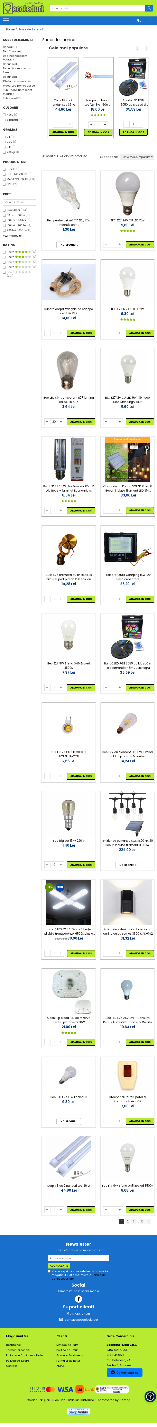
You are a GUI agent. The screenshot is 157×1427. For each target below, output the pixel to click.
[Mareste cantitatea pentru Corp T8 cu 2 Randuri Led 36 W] (70, 124)
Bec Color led (12, 51)
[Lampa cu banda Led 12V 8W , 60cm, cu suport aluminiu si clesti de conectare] (98, 77)
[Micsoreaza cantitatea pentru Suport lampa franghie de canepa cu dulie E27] (47, 333)
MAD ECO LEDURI (17, 179)
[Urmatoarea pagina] (148, 1221)
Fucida (11, 169)
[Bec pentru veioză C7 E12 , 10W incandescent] (68, 193)
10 (142, 1221)
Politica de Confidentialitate (24, 1355)
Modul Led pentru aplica (19, 86)
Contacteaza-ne (127, 1372)
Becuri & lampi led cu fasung (17, 70)
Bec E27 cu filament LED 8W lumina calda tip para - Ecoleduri (127, 754)
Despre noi (13, 1345)
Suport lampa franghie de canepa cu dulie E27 (68, 311)
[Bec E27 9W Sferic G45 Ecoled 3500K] (68, 636)
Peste (11, 252)
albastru (12, 120)
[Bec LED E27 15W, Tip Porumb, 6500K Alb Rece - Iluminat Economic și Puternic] (68, 459)
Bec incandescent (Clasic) (15, 58)
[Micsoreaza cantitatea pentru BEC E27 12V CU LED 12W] (106, 333)
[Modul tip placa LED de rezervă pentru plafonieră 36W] (68, 991)
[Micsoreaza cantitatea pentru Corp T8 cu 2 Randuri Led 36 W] (56, 124)
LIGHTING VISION (17, 174)
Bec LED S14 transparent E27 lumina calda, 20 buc (69, 400)
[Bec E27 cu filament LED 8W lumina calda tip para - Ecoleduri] (127, 725)
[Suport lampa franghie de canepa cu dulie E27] (68, 282)
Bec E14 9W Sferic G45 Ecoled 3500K (127, 1186)
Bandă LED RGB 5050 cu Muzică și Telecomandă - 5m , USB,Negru (133, 102)
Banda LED (10, 47)
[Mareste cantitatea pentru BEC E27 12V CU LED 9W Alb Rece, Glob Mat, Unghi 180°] (120, 421)
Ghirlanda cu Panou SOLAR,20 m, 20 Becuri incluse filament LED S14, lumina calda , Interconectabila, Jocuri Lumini (127, 843)
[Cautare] (149, 8)
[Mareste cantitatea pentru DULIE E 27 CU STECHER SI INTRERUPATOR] (61, 776)
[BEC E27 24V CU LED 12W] (127, 193)
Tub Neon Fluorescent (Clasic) (17, 92)
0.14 (9, 147)
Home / (12, 29)
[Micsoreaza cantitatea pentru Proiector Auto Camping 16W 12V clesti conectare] (106, 599)
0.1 (8, 137)
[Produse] (6, 22)
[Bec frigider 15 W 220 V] (68, 814)
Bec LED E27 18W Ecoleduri (68, 1097)
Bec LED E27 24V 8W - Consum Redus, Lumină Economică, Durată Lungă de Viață (127, 1020)
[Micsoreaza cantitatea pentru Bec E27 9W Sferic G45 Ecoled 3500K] (47, 687)
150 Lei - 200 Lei (17, 225)
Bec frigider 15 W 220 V (69, 841)
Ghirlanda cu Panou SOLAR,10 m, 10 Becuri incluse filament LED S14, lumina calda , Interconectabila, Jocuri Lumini (127, 488)
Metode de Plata (67, 1345)
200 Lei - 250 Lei (17, 230)
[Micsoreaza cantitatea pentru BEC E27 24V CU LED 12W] (106, 244)
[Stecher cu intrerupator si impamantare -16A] (127, 1075)
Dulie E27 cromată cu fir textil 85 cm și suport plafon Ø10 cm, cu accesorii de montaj (69, 577)
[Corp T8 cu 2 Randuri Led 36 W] (63, 77)
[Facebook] (78, 1299)
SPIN (9, 184)
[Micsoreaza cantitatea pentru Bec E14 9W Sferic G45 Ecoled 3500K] (106, 1209)
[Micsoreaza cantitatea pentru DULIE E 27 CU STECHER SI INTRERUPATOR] (47, 776)
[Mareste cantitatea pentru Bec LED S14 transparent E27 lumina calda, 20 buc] (61, 421)
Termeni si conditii (18, 1350)
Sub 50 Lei (13, 210)
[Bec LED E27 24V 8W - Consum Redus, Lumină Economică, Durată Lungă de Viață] (127, 991)
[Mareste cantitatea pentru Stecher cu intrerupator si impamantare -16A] (120, 1121)
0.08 (9, 142)
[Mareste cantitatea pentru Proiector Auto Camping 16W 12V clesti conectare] (120, 599)
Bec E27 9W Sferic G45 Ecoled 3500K (68, 665)
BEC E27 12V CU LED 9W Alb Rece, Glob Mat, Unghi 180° (127, 400)
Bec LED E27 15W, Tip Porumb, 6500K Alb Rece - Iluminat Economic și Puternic (68, 488)
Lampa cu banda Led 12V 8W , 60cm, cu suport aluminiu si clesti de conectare (98, 102)
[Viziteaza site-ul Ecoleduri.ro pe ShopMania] (78, 1411)
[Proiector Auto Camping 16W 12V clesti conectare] (127, 548)
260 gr (11, 152)
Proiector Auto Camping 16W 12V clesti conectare (128, 577)
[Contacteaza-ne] (139, 20)
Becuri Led (10, 64)
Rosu (10, 115)
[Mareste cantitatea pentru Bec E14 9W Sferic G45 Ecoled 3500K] (120, 1209)
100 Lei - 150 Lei (16, 220)
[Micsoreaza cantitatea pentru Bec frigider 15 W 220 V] (47, 864)
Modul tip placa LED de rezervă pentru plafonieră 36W (68, 1020)
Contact (11, 1366)
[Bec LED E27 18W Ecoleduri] (68, 1075)
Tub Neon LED (12, 98)
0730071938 (81, 1314)
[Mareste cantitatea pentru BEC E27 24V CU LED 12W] (120, 244)
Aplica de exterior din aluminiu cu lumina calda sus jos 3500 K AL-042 (128, 931)
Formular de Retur (68, 1361)
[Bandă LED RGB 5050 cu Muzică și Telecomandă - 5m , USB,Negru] (133, 77)
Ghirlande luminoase (17, 81)
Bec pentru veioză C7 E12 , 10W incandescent (68, 222)
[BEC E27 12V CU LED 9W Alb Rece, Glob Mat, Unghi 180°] (127, 370)
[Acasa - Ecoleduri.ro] (23, 8)
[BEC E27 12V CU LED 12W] (127, 282)
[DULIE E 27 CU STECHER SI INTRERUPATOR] (68, 725)
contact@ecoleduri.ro (81, 1319)
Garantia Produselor (69, 1355)
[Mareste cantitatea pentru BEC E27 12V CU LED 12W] (120, 333)
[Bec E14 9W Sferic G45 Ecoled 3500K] (127, 1159)
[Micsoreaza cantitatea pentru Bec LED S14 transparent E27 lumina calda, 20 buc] (47, 421)
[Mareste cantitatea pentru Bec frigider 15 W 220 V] (61, 864)
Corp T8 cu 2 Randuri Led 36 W (63, 102)
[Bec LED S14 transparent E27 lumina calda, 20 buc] (68, 370)
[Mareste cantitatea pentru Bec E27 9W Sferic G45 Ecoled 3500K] (61, 687)
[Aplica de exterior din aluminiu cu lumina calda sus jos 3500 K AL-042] (127, 902)
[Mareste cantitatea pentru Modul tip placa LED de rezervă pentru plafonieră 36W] (61, 1042)
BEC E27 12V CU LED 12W (127, 309)
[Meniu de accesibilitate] (150, 1396)
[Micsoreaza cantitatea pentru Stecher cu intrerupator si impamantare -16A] (106, 1121)
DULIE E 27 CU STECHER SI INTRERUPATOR (69, 754)
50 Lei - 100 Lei (16, 215)
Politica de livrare (17, 1361)
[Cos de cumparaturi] (149, 20)
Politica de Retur (67, 1350)
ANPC (60, 1366)
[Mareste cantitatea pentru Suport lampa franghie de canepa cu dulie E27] (61, 333)
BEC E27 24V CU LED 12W (128, 220)
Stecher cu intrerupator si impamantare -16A (127, 1099)
